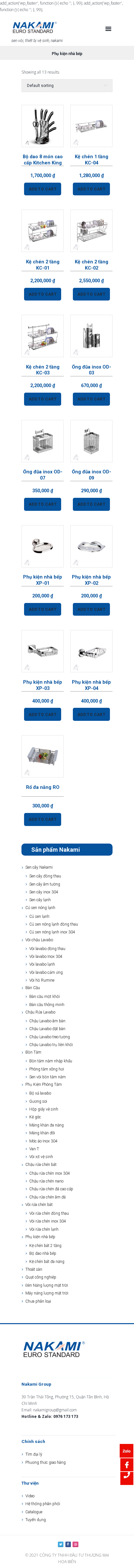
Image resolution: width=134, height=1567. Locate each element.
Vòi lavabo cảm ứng (46, 972)
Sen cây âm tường (44, 884)
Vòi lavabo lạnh (42, 964)
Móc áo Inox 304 (43, 1141)
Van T (34, 1149)
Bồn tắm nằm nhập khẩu (50, 1061)
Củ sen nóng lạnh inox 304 (52, 932)
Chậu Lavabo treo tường (49, 1037)
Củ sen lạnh (39, 916)
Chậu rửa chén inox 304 (49, 1173)
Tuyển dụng (35, 1520)
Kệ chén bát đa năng (46, 1261)
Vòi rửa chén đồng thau (49, 1213)
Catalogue (33, 1512)
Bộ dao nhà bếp (42, 1253)
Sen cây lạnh (40, 900)
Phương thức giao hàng (45, 1462)
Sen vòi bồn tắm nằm (47, 1077)
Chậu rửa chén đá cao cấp (51, 1189)
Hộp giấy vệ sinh (43, 1109)
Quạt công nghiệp (40, 1277)
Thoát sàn (33, 1269)
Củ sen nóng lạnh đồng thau (53, 924)
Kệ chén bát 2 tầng (45, 1245)
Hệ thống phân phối (42, 1504)
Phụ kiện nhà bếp (40, 1237)
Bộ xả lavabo (40, 1093)
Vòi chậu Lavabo (39, 940)
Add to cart (43, 189)
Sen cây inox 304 (43, 892)
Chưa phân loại (38, 1301)
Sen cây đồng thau (45, 876)
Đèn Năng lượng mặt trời (46, 1285)
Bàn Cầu (32, 988)
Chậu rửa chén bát (41, 1164)
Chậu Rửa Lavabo (40, 1012)
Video (29, 1496)
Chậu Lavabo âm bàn (47, 1021)
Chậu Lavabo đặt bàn (47, 1029)
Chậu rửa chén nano (46, 1181)
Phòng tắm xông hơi (46, 1069)
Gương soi (38, 1101)
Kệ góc (35, 1117)
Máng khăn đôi (42, 1133)
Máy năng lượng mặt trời (46, 1293)
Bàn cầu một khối (44, 996)
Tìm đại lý (33, 1454)
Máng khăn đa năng (46, 1125)
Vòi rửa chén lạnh (44, 1229)
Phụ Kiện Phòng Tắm (43, 1084)
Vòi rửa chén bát (39, 1204)
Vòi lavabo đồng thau (47, 948)
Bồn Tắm (33, 1052)
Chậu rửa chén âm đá (47, 1197)
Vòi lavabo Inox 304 (45, 956)
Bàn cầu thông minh (46, 1004)
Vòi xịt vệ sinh (41, 1156)
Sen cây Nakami (39, 867)
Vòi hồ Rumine (41, 980)
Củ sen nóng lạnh (40, 907)
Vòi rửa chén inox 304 (47, 1221)
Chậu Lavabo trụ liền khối (51, 1044)
